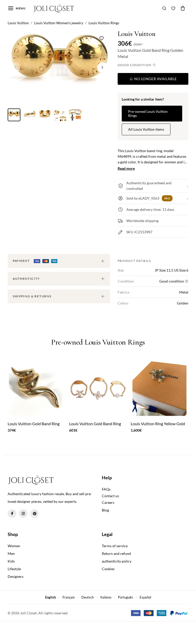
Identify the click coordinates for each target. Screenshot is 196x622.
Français (69, 597)
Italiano (105, 597)
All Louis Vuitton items (146, 129)
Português (125, 597)
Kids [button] (11, 561)
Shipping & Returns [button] (32, 296)
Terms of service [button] (115, 546)
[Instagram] (23, 513)
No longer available (155, 79)
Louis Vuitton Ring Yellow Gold (158, 423)
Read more (126, 168)
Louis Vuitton (136, 34)
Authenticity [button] (26, 278)
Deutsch (87, 597)
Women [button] (14, 546)
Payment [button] (22, 261)
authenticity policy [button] (116, 561)
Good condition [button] (135, 65)
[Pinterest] (34, 513)
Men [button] (11, 553)
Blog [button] (105, 510)
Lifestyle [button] (14, 569)
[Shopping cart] (183, 8)
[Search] (164, 8)
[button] (102, 67)
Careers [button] (108, 502)
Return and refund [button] (116, 553)
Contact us (110, 496)
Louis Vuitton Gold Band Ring (33, 423)
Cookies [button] (108, 569)
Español (145, 597)
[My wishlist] (173, 8)
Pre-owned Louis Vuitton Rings (148, 113)
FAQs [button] (106, 489)
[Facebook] (12, 513)
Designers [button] (15, 576)
